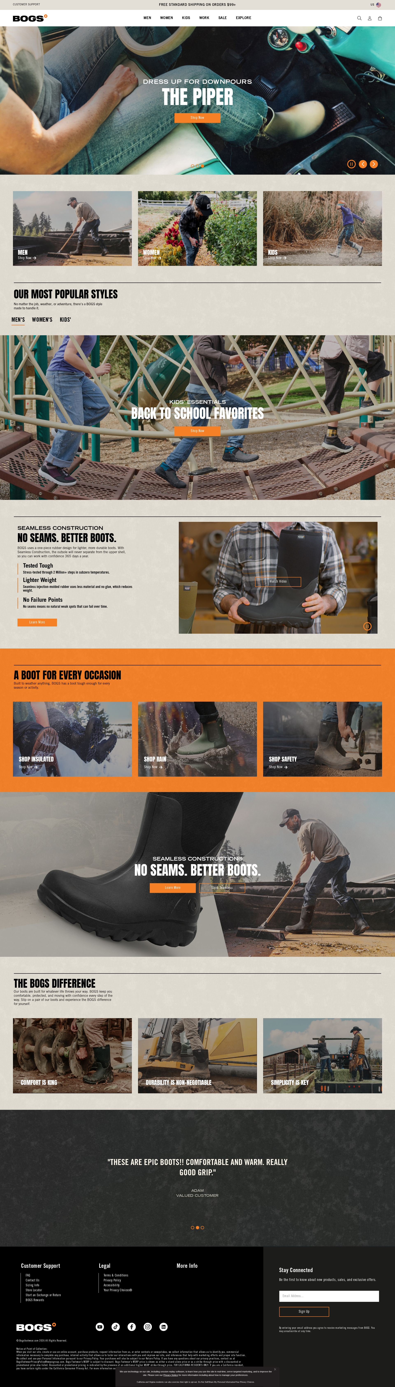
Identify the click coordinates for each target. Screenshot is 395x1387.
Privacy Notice (170, 1375)
